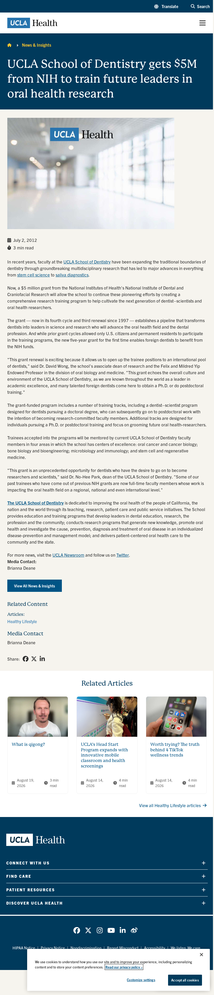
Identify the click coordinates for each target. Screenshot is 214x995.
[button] (166, 6)
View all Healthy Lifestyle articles (170, 805)
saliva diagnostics (72, 274)
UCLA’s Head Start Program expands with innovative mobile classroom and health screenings (104, 755)
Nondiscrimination (86, 947)
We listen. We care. (186, 947)
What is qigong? (28, 744)
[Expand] (204, 863)
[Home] (9, 45)
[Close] (201, 954)
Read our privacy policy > (123, 967)
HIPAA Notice (24, 947)
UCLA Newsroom (68, 554)
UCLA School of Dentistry (87, 261)
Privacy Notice (53, 947)
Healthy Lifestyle (22, 621)
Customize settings (141, 980)
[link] (25, 658)
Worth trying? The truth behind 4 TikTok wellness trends (174, 750)
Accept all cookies (185, 980)
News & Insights (36, 44)
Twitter (122, 554)
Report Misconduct (123, 947)
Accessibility (154, 947)
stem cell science (33, 274)
